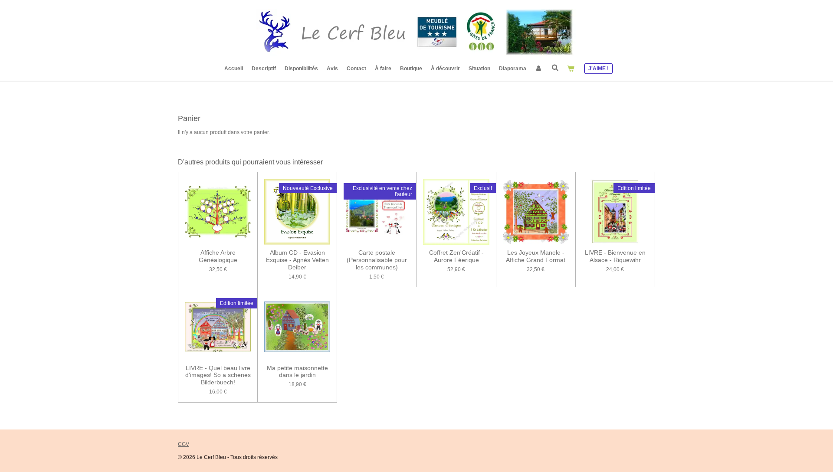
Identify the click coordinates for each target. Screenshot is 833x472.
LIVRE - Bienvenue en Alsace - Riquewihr (615, 256)
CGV (183, 444)
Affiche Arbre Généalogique (218, 256)
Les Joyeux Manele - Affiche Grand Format (535, 256)
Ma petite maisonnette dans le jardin (297, 371)
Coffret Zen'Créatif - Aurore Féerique (456, 256)
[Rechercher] (555, 67)
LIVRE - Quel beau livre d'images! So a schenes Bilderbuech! (218, 375)
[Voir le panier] (571, 68)
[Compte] (539, 68)
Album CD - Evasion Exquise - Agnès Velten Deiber (297, 260)
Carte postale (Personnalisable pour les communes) (377, 260)
